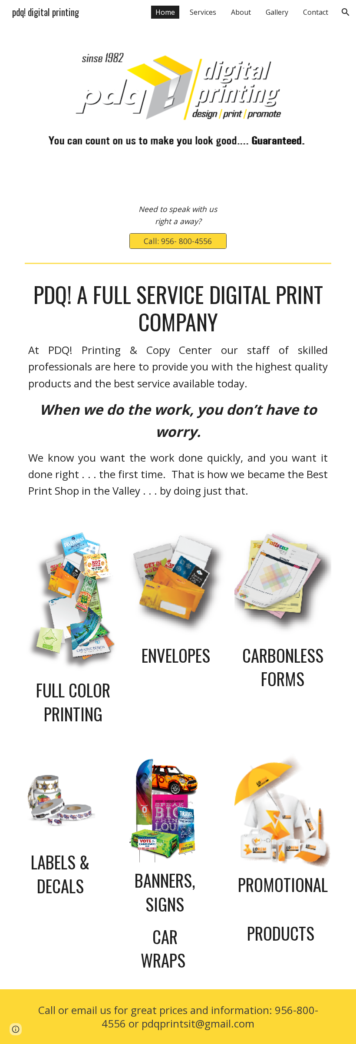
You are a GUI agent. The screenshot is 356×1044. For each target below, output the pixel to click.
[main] (177, 215)
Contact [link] (315, 12)
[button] (345, 12)
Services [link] (203, 12)
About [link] (241, 12)
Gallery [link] (277, 12)
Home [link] (165, 12)
